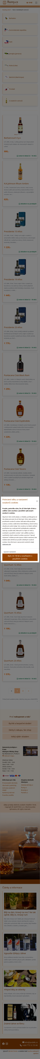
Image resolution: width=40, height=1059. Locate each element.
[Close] (37, 501)
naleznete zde (6, 544)
